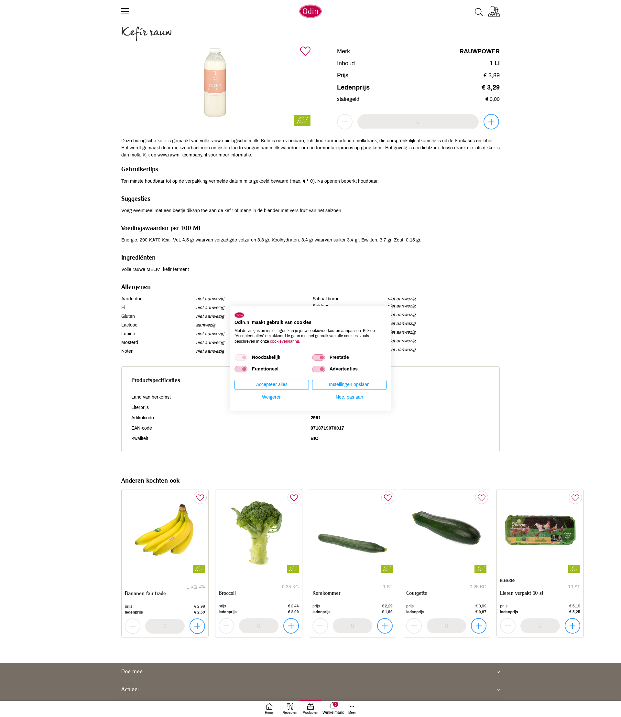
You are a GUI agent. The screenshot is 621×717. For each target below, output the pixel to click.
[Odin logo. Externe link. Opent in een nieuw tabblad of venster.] (239, 315)
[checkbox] (240, 357)
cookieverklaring (284, 341)
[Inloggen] (494, 11)
